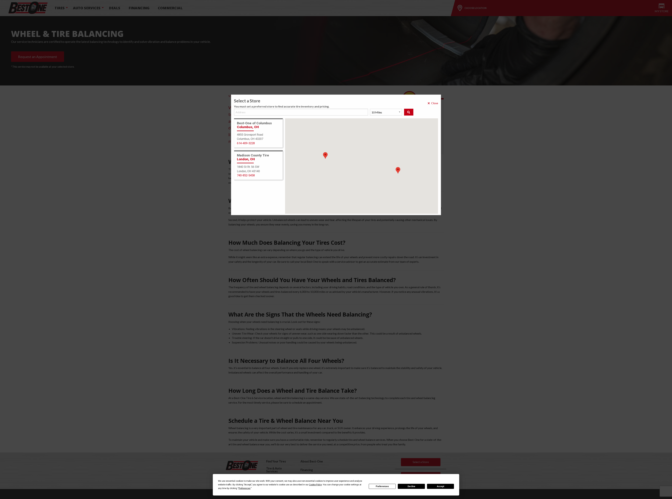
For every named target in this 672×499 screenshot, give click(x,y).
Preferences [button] (244, 488)
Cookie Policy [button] (315, 484)
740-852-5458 (246, 175)
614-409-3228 (246, 143)
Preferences (382, 486)
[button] (398, 170)
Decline (411, 486)
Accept (440, 486)
